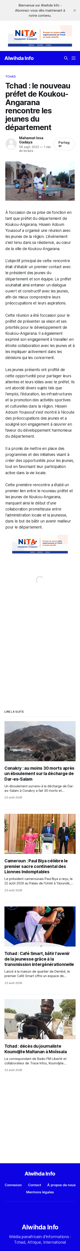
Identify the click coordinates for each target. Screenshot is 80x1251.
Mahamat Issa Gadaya (31, 140)
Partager (64, 144)
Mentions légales (40, 1192)
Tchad (10, 76)
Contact (34, 1185)
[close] (74, 10)
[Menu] (73, 58)
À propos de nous (61, 1185)
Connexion (13, 1185)
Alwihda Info (19, 58)
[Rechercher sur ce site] (66, 58)
